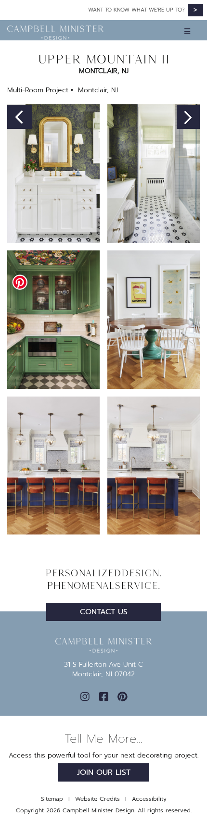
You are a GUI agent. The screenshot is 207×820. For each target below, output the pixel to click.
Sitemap (52, 799)
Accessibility (149, 799)
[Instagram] (85, 697)
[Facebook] (103, 697)
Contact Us (104, 612)
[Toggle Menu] (104, 30)
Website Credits (97, 799)
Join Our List (103, 772)
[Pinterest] (122, 697)
